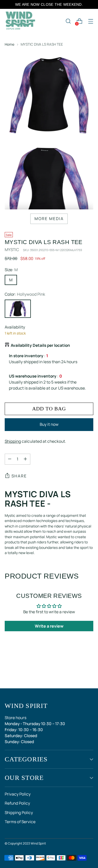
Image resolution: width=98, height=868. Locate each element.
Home (9, 44)
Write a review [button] (49, 626)
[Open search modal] (68, 21)
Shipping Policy (19, 812)
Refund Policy (17, 803)
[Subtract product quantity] (9, 459)
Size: (11, 269)
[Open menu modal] (90, 21)
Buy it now (49, 424)
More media (49, 218)
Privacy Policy (18, 794)
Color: (25, 294)
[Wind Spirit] (20, 21)
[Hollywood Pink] (18, 309)
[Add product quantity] (25, 459)
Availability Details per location (40, 345)
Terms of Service (20, 821)
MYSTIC (12, 249)
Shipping (13, 441)
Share (19, 476)
